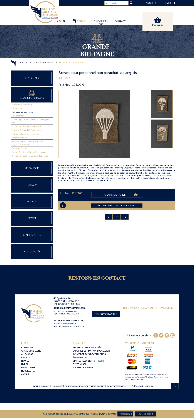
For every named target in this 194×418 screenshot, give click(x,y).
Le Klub (149, 386)
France (32, 201)
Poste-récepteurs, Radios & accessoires (29, 152)
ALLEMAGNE (27, 354)
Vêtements (17, 108)
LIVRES (24, 364)
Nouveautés (31, 251)
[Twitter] (161, 335)
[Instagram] (172, 335)
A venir (25, 374)
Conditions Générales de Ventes (80, 386)
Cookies (101, 386)
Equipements (18, 115)
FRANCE (25, 361)
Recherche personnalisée (87, 347)
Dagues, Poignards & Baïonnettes (27, 130)
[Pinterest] (167, 335)
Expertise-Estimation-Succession (91, 351)
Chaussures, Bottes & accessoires (27, 126)
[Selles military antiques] (32, 313)
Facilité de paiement (84, 367)
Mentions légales (41, 386)
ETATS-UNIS (27, 347)
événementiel (80, 357)
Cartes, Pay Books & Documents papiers (30, 156)
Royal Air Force (19, 148)
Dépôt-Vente (79, 364)
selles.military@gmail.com (69, 307)
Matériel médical (19, 137)
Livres (32, 218)
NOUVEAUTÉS (28, 371)
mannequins (32, 235)
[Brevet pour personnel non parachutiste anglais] (125, 216)
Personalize (125, 414)
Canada (32, 185)
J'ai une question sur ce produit (117, 205)
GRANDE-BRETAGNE (31, 351)
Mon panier (157, 25)
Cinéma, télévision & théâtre (88, 361)
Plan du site (57, 386)
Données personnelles (117, 386)
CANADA (25, 357)
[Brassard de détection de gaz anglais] (109, 216)
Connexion (115, 9)
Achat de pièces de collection (89, 354)
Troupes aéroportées (22, 112)
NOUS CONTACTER (106, 313)
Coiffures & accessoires (22, 104)
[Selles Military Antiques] (44, 11)
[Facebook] (155, 335)
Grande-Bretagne (32, 97)
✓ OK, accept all (145, 414)
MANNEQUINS (28, 367)
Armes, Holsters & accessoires (25, 134)
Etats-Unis (32, 78)
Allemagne (31, 168)
